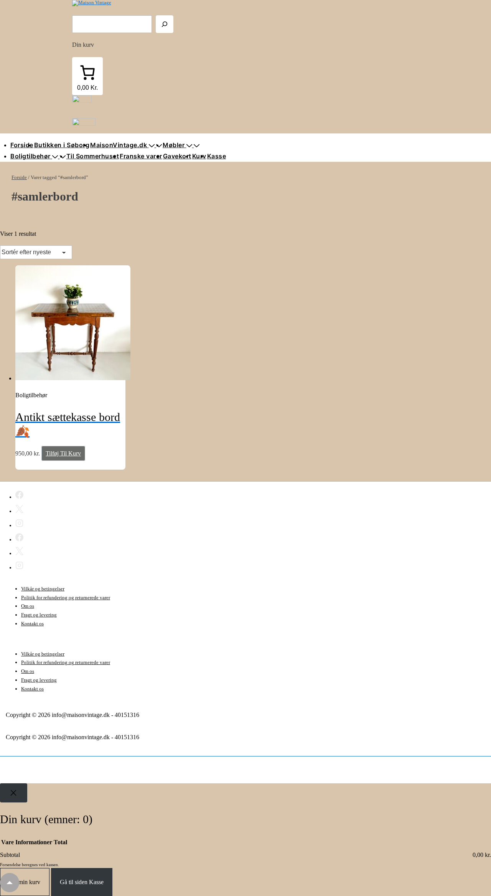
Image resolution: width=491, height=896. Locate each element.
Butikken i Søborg (62, 145)
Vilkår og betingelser (42, 589)
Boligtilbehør (30, 156)
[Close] (13, 792)
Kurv (199, 156)
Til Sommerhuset (92, 156)
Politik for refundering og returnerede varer (65, 597)
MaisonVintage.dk (118, 145)
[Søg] (164, 24)
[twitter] (19, 510)
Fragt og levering (39, 615)
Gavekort (177, 156)
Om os (27, 606)
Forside (21, 145)
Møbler (174, 145)
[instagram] (19, 524)
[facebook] (19, 496)
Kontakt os (32, 623)
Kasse (216, 156)
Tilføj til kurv (63, 453)
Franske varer (141, 156)
